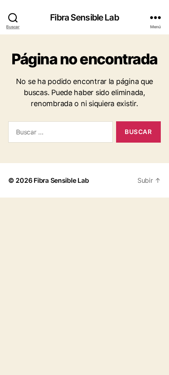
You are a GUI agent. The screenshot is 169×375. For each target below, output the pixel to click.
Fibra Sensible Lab (84, 17)
